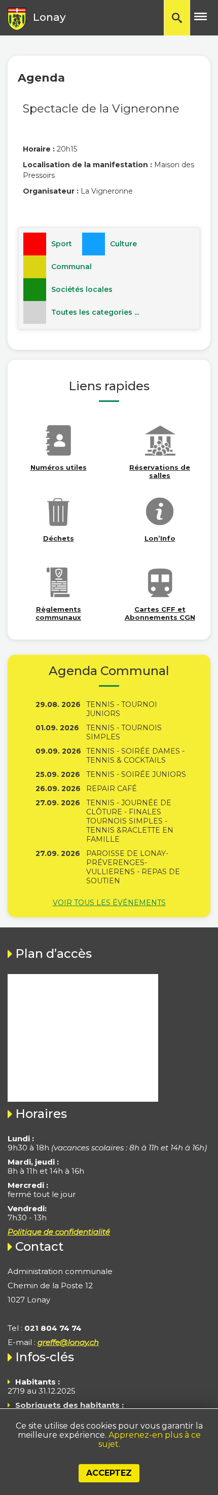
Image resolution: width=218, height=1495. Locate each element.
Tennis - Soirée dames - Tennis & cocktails (135, 755)
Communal (71, 266)
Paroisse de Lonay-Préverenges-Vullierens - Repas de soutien (133, 867)
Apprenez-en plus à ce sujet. (149, 1439)
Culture (123, 243)
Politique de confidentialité (59, 1232)
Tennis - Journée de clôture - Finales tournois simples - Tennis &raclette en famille (129, 821)
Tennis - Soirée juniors (136, 774)
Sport (61, 243)
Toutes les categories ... (95, 312)
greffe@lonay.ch (68, 1342)
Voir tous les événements (109, 902)
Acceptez (109, 1473)
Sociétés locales (82, 289)
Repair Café (111, 788)
